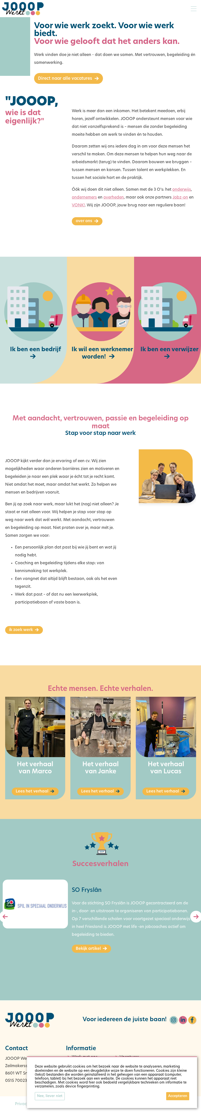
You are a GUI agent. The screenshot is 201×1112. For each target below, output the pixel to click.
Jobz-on (180, 198)
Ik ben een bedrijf (35, 350)
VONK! (78, 205)
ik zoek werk (21, 630)
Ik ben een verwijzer (169, 350)
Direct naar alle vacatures (65, 79)
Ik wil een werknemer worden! (102, 353)
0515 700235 (17, 1081)
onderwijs (181, 190)
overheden (113, 198)
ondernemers (84, 198)
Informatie (81, 1049)
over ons (84, 221)
